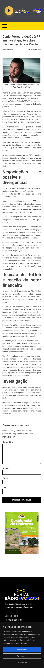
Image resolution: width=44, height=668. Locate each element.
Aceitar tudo (22, 649)
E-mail (5, 478)
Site (4, 488)
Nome (5, 468)
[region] (22, 645)
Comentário (8, 442)
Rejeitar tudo (22, 663)
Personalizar (22, 656)
